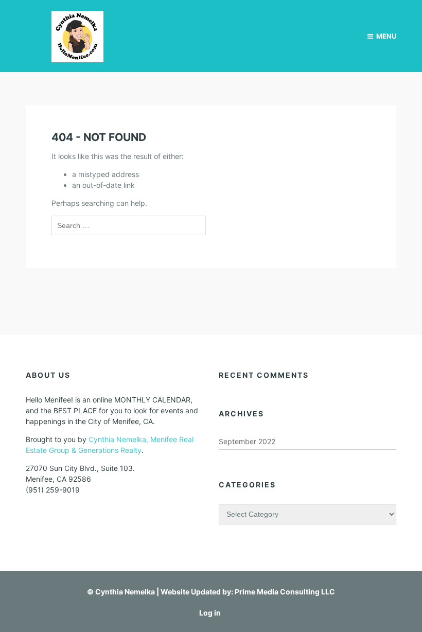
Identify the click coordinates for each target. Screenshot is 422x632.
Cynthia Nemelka (125, 591)
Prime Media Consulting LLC (285, 591)
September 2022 (247, 441)
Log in (210, 612)
